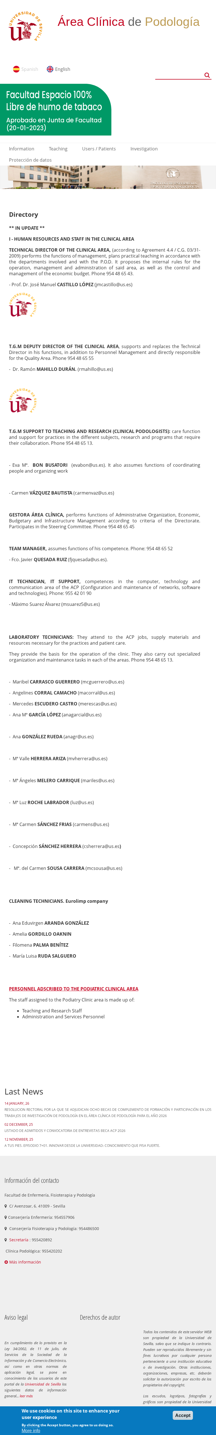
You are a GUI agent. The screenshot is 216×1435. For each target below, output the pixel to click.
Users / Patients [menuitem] (99, 149)
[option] (108, 177)
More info (31, 1430)
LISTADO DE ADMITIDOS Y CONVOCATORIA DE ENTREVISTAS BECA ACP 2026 (64, 1130)
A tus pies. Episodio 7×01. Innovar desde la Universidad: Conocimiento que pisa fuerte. (82, 1145)
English (62, 69)
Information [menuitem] (21, 149)
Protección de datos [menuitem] (30, 160)
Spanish (29, 69)
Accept (182, 1415)
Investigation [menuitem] (144, 149)
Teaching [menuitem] (58, 149)
